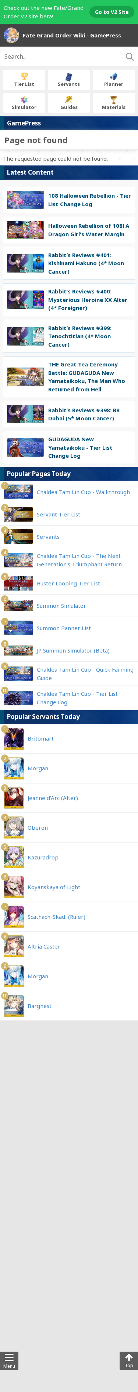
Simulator (24, 107)
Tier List (24, 84)
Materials (113, 107)
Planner (113, 84)
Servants (69, 84)
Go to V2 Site (112, 11)
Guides (69, 107)
